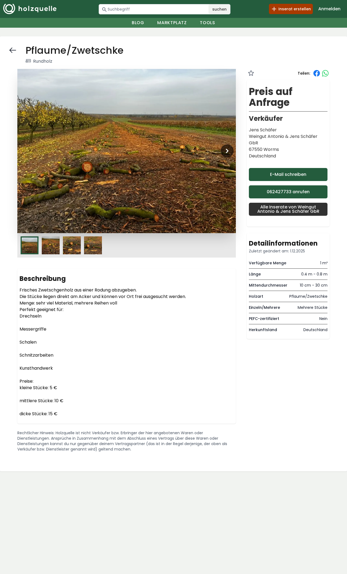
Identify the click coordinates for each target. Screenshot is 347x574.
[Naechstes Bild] (227, 150)
